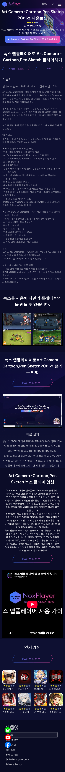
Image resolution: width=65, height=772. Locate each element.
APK (49, 68)
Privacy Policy (14, 764)
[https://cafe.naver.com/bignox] (8, 730)
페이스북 (10, 749)
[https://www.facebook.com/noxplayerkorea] (8, 745)
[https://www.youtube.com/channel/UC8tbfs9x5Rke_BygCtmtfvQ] (8, 737)
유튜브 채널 (12, 754)
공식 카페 (11, 744)
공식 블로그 (12, 740)
